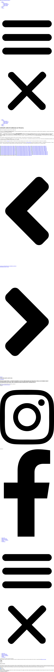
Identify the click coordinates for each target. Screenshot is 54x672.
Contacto (3, 6)
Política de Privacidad (4, 539)
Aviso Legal (3, 537)
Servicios (3, 2)
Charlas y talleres (5, 122)
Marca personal (5, 3)
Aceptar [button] (37, 659)
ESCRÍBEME (2, 379)
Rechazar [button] (39, 659)
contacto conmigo (28, 142)
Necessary (2, 668)
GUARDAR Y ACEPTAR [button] (3, 671)
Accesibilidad (3, 541)
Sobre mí (3, 125)
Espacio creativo (5, 5)
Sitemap (3, 656)
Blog (2, 7)
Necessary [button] (1, 667)
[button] (27, 64)
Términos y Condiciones (5, 655)
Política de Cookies (4, 538)
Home (2, 1)
